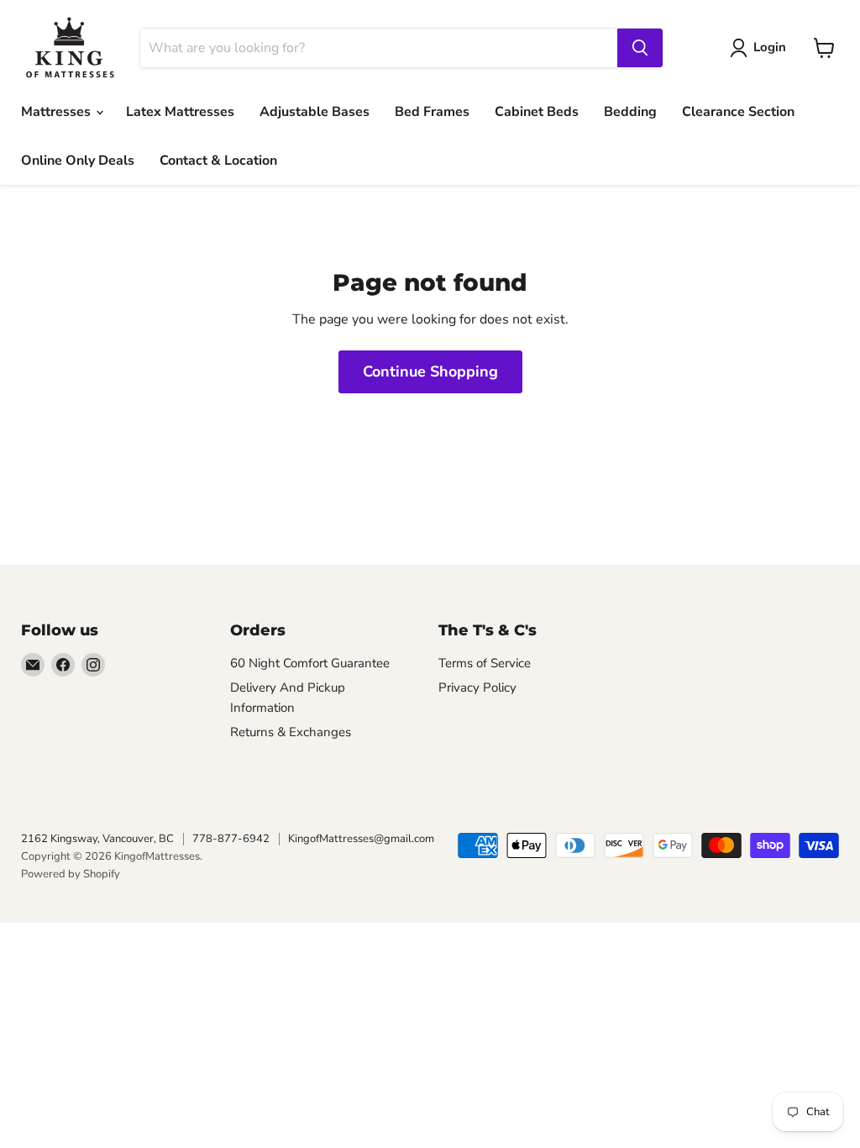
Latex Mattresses (180, 112)
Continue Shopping (430, 371)
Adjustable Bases (315, 112)
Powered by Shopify (70, 874)
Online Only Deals (77, 160)
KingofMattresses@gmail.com (361, 838)
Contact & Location (218, 160)
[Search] (640, 48)
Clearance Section (738, 112)
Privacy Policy (477, 687)
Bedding (630, 112)
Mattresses (57, 112)
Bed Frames (432, 112)
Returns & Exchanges (290, 732)
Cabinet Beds (537, 112)
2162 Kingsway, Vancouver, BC (97, 838)
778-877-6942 (231, 838)
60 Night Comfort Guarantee (310, 663)
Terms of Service (484, 663)
